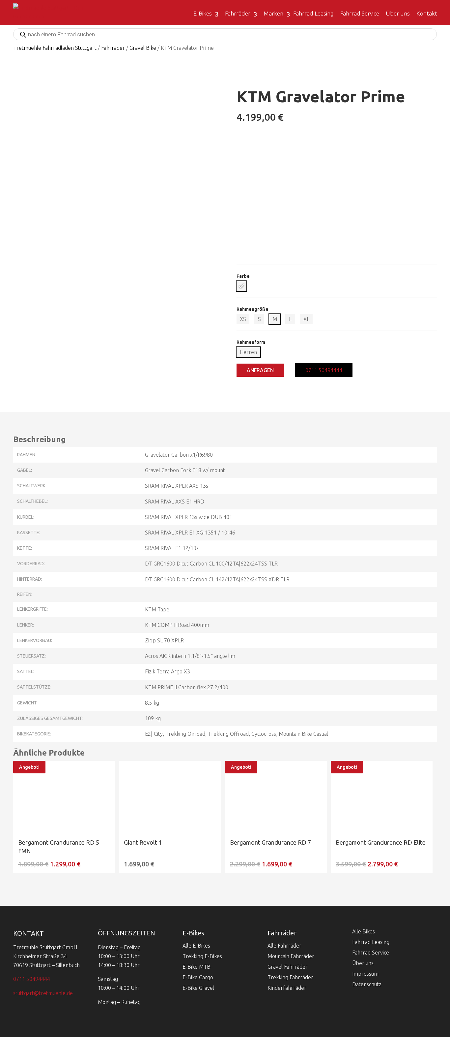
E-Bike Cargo (198, 977)
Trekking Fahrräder (290, 977)
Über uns (398, 13)
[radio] (241, 286)
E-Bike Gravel (198, 988)
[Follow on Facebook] (58, 1006)
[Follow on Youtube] (21, 1006)
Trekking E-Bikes (202, 956)
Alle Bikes (363, 931)
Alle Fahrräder (284, 946)
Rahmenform (251, 342)
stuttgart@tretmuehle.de (43, 993)
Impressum (365, 974)
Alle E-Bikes (196, 946)
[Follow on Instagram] (39, 1006)
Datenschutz (366, 984)
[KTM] (337, 260)
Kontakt (426, 13)
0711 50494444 (323, 370)
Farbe (243, 276)
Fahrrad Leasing (313, 13)
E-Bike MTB (197, 967)
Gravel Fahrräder (287, 967)
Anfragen (260, 370)
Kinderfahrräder (286, 988)
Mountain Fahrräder (290, 956)
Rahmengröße (252, 309)
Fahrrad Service (359, 13)
